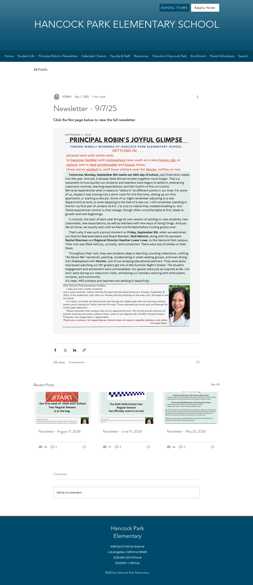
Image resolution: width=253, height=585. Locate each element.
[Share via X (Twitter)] (65, 350)
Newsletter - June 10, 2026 (122, 431)
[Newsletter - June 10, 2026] (126, 408)
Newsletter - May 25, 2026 (186, 431)
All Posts (40, 69)
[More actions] (197, 96)
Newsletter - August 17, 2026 (60, 431)
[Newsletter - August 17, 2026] (62, 408)
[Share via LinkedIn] (74, 350)
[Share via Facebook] (55, 350)
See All (215, 384)
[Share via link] (84, 350)
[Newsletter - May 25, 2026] (190, 408)
